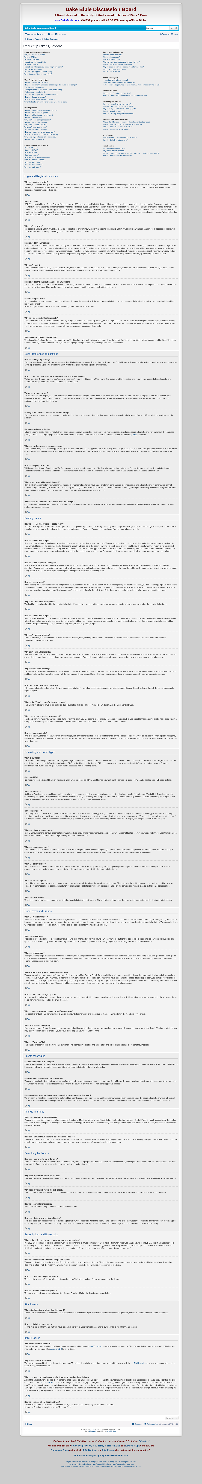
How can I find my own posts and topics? (118, 114)
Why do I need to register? (34, 55)
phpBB (134, 435)
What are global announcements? (37, 157)
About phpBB (56, 1349)
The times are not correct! (34, 87)
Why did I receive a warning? (35, 130)
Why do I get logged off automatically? (38, 72)
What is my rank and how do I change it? (40, 99)
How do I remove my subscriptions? (116, 129)
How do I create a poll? (33, 117)
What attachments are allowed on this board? (120, 137)
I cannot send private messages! (115, 80)
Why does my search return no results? (118, 106)
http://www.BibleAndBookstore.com (79, 1462)
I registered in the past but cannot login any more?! (43, 67)
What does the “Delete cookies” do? (38, 74)
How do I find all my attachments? (115, 140)
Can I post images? (31, 155)
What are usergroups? (111, 59)
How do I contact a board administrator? (118, 156)
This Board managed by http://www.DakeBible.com (101, 1455)
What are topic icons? (32, 167)
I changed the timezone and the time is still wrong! (43, 90)
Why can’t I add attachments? (35, 127)
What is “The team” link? (112, 72)
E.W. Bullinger (90, 1450)
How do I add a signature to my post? (38, 115)
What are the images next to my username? (41, 95)
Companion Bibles (59, 1450)
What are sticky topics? (33, 162)
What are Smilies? (31, 152)
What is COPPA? (30, 57)
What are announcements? (34, 160)
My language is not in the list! (35, 92)
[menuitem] (42, 34)
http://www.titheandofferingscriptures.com (76, 1466)
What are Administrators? (112, 55)
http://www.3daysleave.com (131, 1466)
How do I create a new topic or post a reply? (41, 110)
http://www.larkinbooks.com (102, 1464)
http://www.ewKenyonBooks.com (80, 1464)
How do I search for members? (114, 111)
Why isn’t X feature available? (114, 151)
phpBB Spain (112, 1431)
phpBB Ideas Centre (139, 1363)
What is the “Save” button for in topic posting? (41, 134)
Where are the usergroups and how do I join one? (121, 62)
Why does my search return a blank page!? (119, 109)
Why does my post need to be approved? (40, 137)
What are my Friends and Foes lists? (117, 93)
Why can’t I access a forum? (35, 125)
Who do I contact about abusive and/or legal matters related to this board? (131, 153)
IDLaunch (92, 1431)
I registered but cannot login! (35, 62)
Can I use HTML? (31, 150)
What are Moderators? (111, 57)
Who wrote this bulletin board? (114, 148)
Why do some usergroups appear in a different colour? (123, 67)
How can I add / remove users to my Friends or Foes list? (125, 95)
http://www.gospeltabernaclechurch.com (106, 1466)
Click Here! (144, 1441)
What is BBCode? (31, 148)
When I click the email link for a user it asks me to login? (45, 102)
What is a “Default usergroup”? (114, 69)
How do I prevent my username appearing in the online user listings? (50, 85)
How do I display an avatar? (35, 97)
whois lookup (47, 1383)
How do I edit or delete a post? (36, 113)
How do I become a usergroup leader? (117, 64)
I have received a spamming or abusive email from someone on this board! (131, 85)
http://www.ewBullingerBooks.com (123, 1462)
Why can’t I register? (32, 59)
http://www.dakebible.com (101, 1462)
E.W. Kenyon (108, 1450)
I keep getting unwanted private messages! (119, 82)
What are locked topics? (33, 165)
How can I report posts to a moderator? (39, 132)
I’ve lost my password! (33, 69)
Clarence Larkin (112, 1446)
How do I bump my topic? (34, 139)
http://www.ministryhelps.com (123, 1464)
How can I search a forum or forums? (117, 104)
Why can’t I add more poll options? (37, 120)
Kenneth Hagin (132, 1446)
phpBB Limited (95, 1346)
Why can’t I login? (31, 64)
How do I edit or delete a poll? (35, 122)
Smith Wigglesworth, (81, 1446)
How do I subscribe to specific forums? (117, 127)
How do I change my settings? (36, 82)
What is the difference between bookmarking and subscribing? (126, 122)
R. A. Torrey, (98, 1446)
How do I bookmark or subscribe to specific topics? (122, 124)
